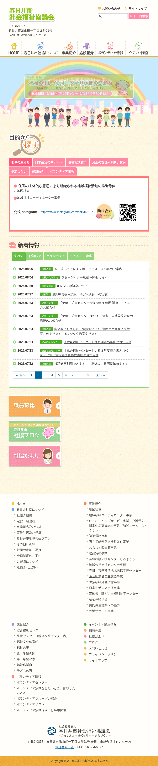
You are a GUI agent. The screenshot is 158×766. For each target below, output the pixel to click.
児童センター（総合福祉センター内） (43, 636)
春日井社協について (40, 48)
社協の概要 (24, 515)
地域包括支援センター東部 (107, 564)
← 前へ (21, 375)
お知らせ (35, 256)
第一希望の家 (26, 653)
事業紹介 (69, 48)
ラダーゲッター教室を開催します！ (86, 277)
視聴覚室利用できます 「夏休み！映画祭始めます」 (91, 363)
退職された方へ (27, 567)
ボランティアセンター (32, 682)
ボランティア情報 (110, 48)
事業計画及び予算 (29, 532)
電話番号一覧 (64, 747)
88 (88, 375)
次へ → (101, 375)
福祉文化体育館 (27, 641)
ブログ (93, 642)
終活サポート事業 (101, 611)
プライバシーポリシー (104, 654)
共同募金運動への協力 (104, 605)
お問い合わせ (111, 8)
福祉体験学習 (98, 599)
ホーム (14, 48)
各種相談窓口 (77, 162)
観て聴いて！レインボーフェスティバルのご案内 (88, 269)
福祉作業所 (24, 664)
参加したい (19, 171)
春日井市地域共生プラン (34, 538)
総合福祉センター (29, 630)
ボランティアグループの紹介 (37, 698)
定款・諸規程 (26, 521)
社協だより (96, 636)
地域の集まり (20, 162)
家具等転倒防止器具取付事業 (109, 541)
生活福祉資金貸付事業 (104, 582)
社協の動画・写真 (29, 550)
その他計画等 (26, 544)
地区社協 (23, 190)
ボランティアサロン (31, 704)
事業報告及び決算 (29, 527)
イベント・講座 (81, 256)
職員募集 (95, 630)
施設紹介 (86, 48)
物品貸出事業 (98, 553)
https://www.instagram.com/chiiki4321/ (67, 212)
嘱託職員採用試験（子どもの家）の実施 (80, 294)
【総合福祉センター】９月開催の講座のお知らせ (97, 342)
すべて (18, 256)
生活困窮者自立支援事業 (106, 576)
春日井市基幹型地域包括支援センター (115, 570)
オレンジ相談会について (74, 286)
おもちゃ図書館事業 (103, 547)
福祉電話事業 (98, 536)
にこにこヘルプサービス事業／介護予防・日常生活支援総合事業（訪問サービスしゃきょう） (118, 525)
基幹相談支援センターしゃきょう (112, 559)
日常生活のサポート (49, 162)
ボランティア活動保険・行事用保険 (41, 710)
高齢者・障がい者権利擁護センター (113, 593)
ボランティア (55, 256)
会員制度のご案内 (29, 555)
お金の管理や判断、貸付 (109, 162)
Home (21, 503)
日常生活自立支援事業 (104, 588)
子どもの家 (24, 670)
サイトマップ (138, 8)
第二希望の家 (26, 659)
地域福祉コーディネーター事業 (38, 197)
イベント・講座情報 (138, 48)
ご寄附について (27, 561)
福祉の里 (23, 647)
